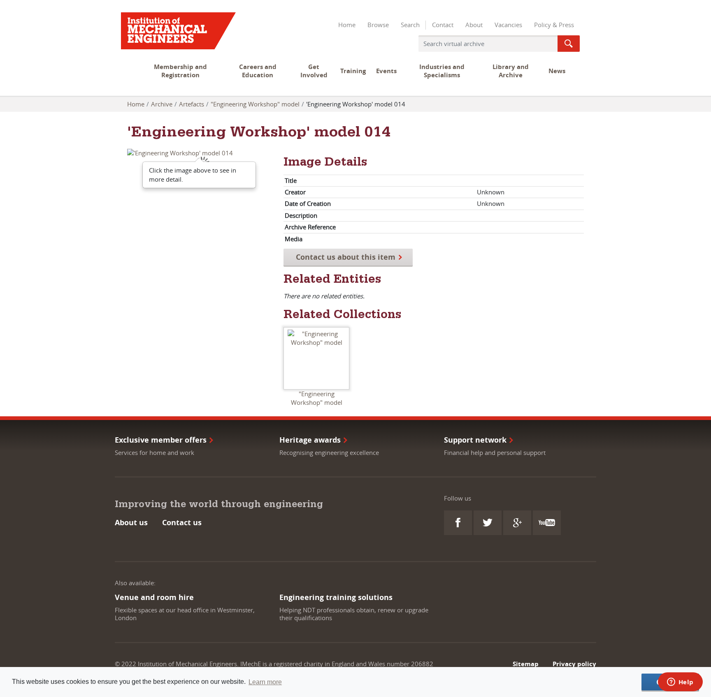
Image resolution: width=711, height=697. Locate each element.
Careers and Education (257, 70)
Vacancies (508, 25)
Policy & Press (554, 25)
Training (353, 71)
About (474, 25)
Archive (161, 104)
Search (410, 25)
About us (131, 522)
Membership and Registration (180, 70)
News (556, 71)
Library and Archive (511, 70)
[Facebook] (458, 522)
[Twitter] (488, 522)
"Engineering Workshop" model (255, 104)
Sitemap (526, 664)
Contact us (182, 522)
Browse (378, 25)
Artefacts (191, 104)
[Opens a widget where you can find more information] (680, 682)
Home (347, 25)
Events (386, 71)
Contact (442, 25)
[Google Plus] (517, 522)
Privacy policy (574, 664)
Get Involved (314, 70)
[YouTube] (547, 522)
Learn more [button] (265, 682)
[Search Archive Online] (569, 43)
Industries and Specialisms (442, 70)
